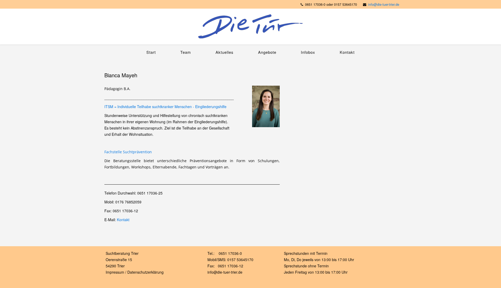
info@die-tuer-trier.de (383, 4)
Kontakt (347, 52)
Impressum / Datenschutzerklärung (135, 272)
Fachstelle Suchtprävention (128, 151)
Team (185, 52)
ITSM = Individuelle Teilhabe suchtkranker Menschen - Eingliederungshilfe (165, 106)
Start (151, 52)
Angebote (267, 52)
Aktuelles (225, 52)
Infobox (308, 52)
